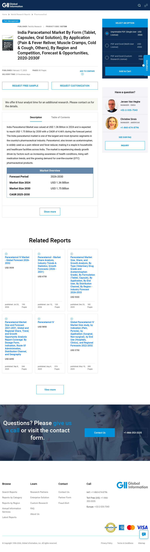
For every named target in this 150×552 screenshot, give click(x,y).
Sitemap (141, 543)
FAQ (32, 508)
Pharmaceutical (40, 14)
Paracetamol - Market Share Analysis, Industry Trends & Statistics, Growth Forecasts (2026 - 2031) (49, 264)
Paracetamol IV (46, 322)
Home (4, 14)
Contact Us (99, 432)
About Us (34, 514)
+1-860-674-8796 (130, 127)
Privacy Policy (106, 543)
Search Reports (9, 492)
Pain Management (11, 21)
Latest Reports (9, 517)
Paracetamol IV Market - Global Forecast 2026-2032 (17, 260)
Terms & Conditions (125, 543)
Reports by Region (11, 503)
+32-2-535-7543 (129, 110)
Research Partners (39, 492)
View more (50, 389)
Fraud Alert (63, 503)
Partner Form (64, 497)
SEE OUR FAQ (125, 137)
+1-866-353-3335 (133, 432)
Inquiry (125, 145)
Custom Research (39, 503)
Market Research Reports (20, 14)
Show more (50, 211)
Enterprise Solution (39, 497)
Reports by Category (12, 497)
